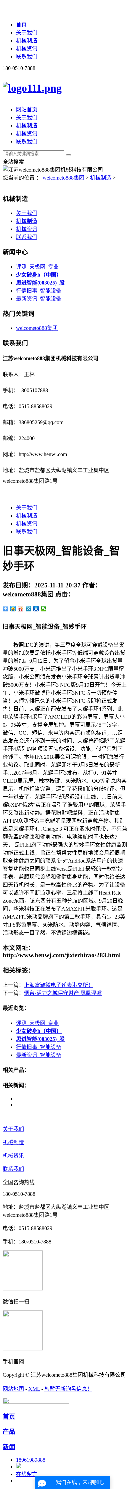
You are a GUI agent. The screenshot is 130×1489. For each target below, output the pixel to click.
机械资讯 (26, 48)
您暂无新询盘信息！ (68, 1389)
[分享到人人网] (36, 608)
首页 (21, 24)
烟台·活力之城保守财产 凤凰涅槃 (63, 993)
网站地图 (13, 1389)
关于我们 (26, 32)
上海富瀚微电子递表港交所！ (58, 985)
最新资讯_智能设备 (38, 299)
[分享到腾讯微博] (28, 608)
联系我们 (26, 56)
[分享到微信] (44, 608)
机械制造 (26, 40)
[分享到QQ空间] (13, 608)
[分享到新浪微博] (21, 608)
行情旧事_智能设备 (38, 291)
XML (34, 1389)
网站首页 (26, 109)
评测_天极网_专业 (37, 267)
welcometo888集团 (63, 178)
